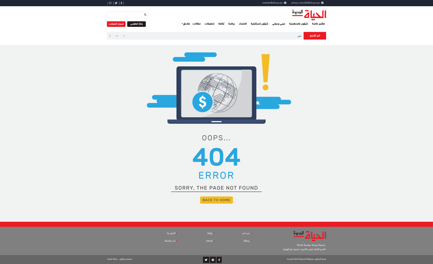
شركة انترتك (112, 259)
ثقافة (221, 24)
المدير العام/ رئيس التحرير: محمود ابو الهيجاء (304, 249)
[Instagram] (110, 3)
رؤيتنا (210, 233)
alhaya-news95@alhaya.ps (305, 3)
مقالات (197, 24)
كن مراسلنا (170, 240)
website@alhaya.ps (272, 3)
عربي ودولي (278, 24)
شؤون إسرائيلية (259, 24)
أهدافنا (209, 240)
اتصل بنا (171, 233)
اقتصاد (243, 24)
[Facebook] (121, 3)
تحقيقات (209, 24)
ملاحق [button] (186, 24)
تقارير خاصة (318, 24)
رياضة (231, 24)
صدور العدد (295, 36)
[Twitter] (116, 3)
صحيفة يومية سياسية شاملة (311, 245)
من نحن (246, 233)
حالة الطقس (136, 24)
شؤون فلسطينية (298, 24)
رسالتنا (247, 240)
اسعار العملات (116, 24)
